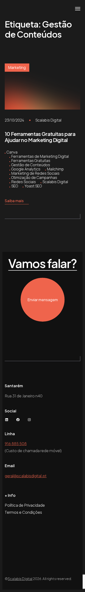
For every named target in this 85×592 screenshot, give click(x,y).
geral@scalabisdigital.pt (26, 475)
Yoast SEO (33, 186)
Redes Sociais (23, 182)
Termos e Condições (23, 512)
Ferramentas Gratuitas (30, 160)
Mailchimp (55, 169)
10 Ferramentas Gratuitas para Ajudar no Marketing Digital (40, 136)
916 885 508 (16, 443)
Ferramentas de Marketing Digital (40, 156)
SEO (14, 186)
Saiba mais (14, 200)
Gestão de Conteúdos (30, 165)
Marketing (17, 67)
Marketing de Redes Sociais (35, 173)
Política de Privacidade (25, 505)
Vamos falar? (42, 264)
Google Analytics (25, 169)
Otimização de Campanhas (34, 177)
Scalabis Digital (48, 120)
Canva (12, 152)
